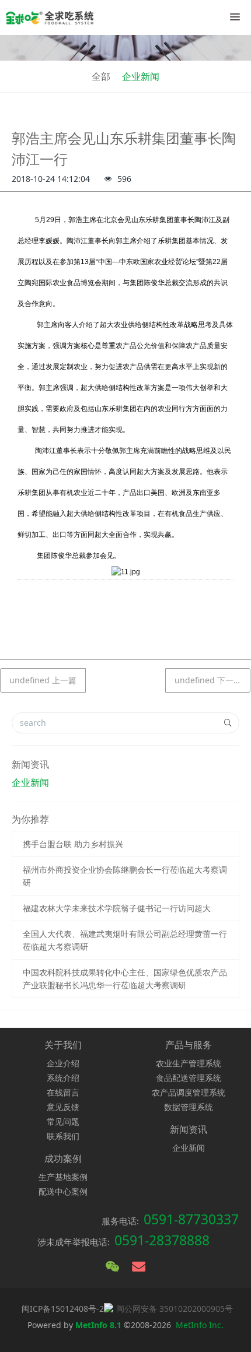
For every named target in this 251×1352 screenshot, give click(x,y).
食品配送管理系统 (188, 1077)
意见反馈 (63, 1106)
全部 (101, 76)
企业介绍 (63, 1063)
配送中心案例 (63, 1191)
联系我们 (63, 1136)
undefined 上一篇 (42, 680)
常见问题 (63, 1121)
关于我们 (63, 1044)
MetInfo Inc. (200, 1324)
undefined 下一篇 (208, 680)
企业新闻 (140, 76)
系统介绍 (63, 1077)
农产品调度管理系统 (188, 1092)
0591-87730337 (191, 1219)
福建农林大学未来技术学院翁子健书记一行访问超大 (117, 908)
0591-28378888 (162, 1240)
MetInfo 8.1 (98, 1324)
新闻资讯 (30, 764)
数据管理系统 (188, 1106)
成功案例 (63, 1158)
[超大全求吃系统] (49, 17)
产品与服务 (188, 1044)
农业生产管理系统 (188, 1063)
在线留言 (63, 1092)
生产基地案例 (63, 1176)
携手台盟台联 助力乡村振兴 (73, 843)
